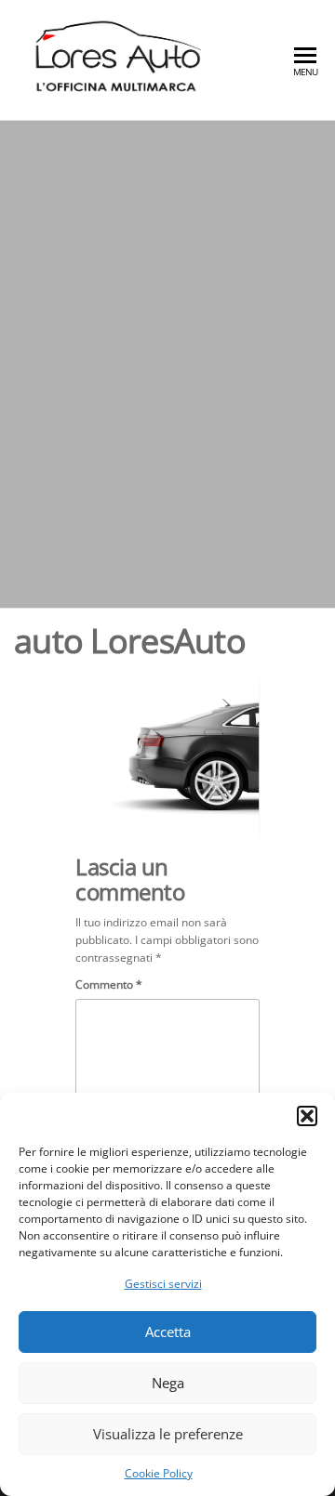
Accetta (168, 1331)
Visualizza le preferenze (168, 1433)
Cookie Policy (159, 1473)
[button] (307, 1116)
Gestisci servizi (163, 1284)
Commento (108, 984)
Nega (168, 1382)
